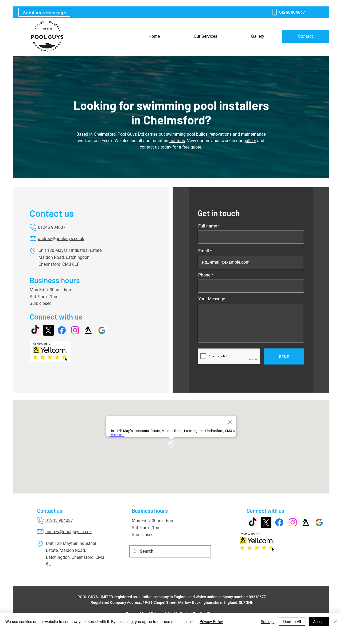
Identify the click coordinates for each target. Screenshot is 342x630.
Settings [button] (267, 621)
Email (203, 251)
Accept (319, 621)
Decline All (292, 621)
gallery (249, 140)
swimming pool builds (187, 134)
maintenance (253, 134)
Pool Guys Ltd (131, 134)
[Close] (335, 621)
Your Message (211, 299)
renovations (220, 134)
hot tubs (177, 140)
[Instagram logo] (75, 330)
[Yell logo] (88, 330)
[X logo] (48, 330)
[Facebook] (61, 330)
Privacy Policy (211, 621)
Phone (204, 275)
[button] (44, 12)
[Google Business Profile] (101, 330)
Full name (207, 226)
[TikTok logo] (35, 330)
